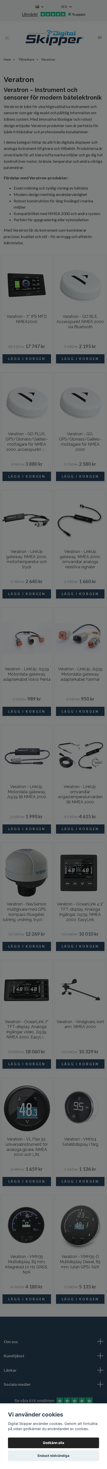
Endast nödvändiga (53, 1456)
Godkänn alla (53, 1443)
